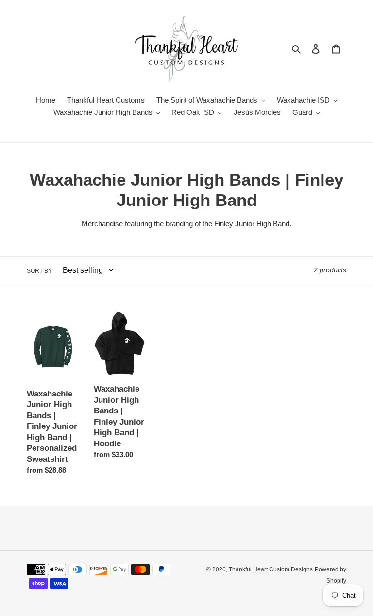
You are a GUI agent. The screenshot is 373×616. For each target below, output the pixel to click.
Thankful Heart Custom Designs (271, 569)
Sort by (39, 271)
